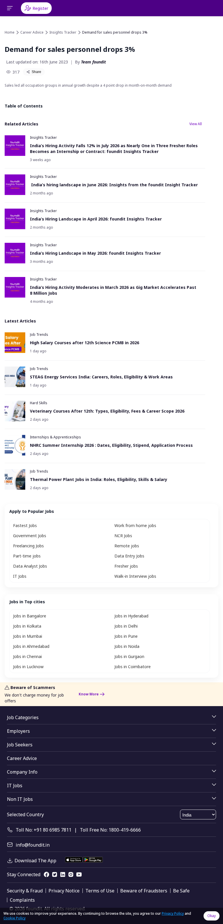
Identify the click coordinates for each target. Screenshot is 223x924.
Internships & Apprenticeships (55, 437)
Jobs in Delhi (126, 626)
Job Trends (39, 334)
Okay (211, 915)
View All (195, 123)
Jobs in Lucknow (28, 666)
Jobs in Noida (126, 646)
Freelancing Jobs (28, 545)
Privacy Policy (173, 913)
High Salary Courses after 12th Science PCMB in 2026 (84, 342)
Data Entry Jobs (129, 556)
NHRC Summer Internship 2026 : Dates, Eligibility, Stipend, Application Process (111, 445)
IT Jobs (19, 576)
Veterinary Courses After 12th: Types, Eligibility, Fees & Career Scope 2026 (108, 411)
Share (36, 72)
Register (40, 8)
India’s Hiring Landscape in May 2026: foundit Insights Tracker (95, 253)
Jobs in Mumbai (27, 636)
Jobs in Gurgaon (129, 656)
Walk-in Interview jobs (135, 576)
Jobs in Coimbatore (132, 666)
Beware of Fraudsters (143, 890)
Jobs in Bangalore (29, 616)
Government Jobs (29, 535)
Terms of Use (99, 890)
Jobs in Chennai (27, 656)
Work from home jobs (135, 525)
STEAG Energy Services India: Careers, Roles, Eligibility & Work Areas (101, 377)
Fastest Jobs (25, 525)
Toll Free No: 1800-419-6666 (110, 830)
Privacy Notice (64, 890)
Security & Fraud (25, 890)
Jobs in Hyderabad (131, 616)
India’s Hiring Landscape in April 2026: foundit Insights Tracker (96, 219)
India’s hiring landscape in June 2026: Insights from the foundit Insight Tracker (114, 184)
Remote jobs (126, 545)
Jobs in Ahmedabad (31, 646)
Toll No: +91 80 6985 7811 (43, 830)
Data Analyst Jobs (30, 566)
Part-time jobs (27, 556)
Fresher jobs (126, 566)
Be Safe (181, 890)
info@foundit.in (33, 845)
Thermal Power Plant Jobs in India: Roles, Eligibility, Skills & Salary (98, 479)
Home (10, 32)
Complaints (22, 900)
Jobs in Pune (126, 636)
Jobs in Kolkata (27, 626)
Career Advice (32, 32)
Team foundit (93, 62)
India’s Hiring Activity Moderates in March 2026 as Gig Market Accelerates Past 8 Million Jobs (113, 290)
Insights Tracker (62, 32)
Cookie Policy (14, 918)
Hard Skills (38, 402)
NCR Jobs (123, 535)
